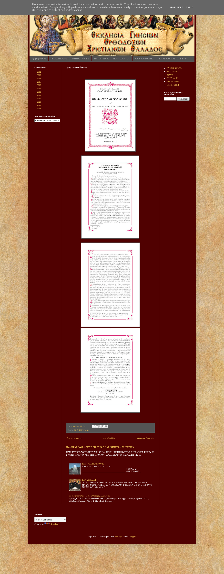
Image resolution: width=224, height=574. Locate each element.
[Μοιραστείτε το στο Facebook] (103, 426)
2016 (39, 85)
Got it (189, 7)
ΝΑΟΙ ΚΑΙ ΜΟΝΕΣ (144, 58)
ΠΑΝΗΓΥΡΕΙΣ (173, 85)
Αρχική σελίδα (39, 58)
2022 (39, 105)
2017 (76, 430)
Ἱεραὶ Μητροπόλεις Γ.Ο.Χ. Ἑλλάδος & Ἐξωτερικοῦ (89, 496)
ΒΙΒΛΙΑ (183, 58)
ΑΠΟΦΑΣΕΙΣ (172, 71)
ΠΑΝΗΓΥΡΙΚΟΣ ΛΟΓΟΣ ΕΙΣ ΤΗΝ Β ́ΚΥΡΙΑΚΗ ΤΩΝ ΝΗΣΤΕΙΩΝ (100, 447)
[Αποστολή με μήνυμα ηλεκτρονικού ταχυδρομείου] (93, 426)
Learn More (176, 7)
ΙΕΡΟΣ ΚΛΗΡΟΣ (166, 58)
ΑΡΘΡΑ (170, 75)
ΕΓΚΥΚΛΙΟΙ (84, 430)
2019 (39, 95)
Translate (54, 524)
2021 (39, 102)
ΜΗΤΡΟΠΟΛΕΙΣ (80, 58)
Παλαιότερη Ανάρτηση (144, 438)
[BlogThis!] (97, 426)
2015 (39, 82)
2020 (39, 99)
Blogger (133, 536)
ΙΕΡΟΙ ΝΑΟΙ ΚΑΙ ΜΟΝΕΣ (93, 464)
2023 (39, 109)
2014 (39, 78)
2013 (39, 75)
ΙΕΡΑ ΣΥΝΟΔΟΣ (59, 58)
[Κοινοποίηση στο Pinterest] (106, 426)
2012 (39, 72)
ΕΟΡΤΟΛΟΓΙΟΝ (121, 58)
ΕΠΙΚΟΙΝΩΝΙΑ (101, 58)
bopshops (118, 536)
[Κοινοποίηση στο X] (100, 426)
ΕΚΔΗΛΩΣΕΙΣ (173, 81)
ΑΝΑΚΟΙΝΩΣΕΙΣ (174, 68)
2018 (39, 92)
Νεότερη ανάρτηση (74, 438)
